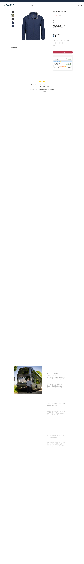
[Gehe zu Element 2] (12, 15)
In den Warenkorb (62, 52)
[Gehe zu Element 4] (12, 22)
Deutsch (74, 5)
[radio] (62, 58)
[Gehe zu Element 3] (12, 19)
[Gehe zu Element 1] (12, 12)
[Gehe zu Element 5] (12, 26)
